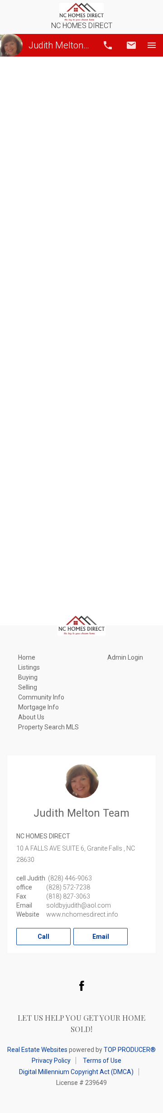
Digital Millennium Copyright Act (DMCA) (76, 1071)
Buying (28, 677)
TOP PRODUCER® (130, 1049)
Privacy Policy (51, 1060)
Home (26, 657)
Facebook (81, 985)
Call (107, 45)
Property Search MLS (48, 727)
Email (131, 45)
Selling (27, 687)
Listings (29, 667)
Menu (151, 45)
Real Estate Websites (37, 1049)
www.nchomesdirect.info (82, 914)
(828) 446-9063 (70, 878)
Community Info (41, 697)
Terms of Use (102, 1060)
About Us (31, 717)
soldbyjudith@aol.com (78, 905)
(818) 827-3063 (68, 896)
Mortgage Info (38, 707)
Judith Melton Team (60, 45)
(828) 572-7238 (68, 887)
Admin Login (125, 657)
